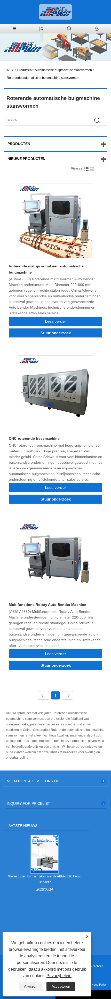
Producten (24, 70)
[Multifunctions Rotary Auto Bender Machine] (55, 560)
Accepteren (61, 986)
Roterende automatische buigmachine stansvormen (43, 78)
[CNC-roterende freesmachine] (55, 393)
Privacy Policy (98, 984)
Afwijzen (30, 986)
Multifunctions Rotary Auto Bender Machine (47, 605)
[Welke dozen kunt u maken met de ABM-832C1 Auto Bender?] (44, 854)
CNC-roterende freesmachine (34, 438)
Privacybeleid (59, 975)
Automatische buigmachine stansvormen (63, 70)
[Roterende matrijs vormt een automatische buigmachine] (55, 221)
